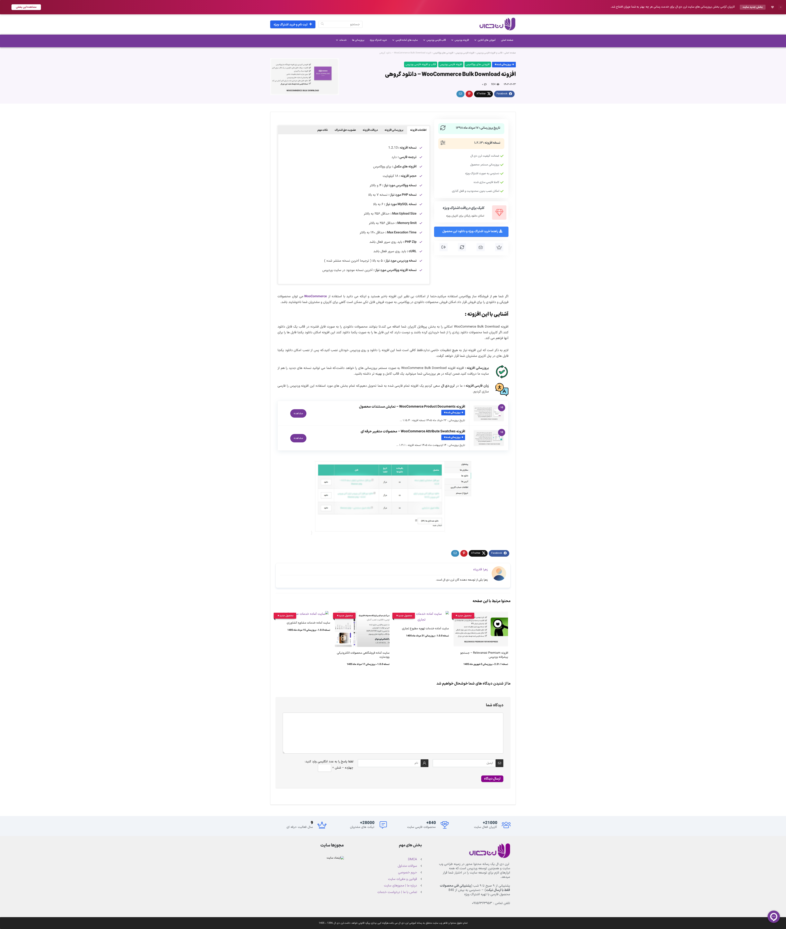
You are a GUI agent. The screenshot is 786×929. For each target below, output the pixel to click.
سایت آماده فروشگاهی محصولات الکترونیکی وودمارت (363, 655)
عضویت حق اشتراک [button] (345, 130)
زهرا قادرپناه (480, 569)
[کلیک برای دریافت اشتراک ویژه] (499, 212)
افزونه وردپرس (462, 40)
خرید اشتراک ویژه (378, 40)
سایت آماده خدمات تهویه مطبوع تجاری (425, 628)
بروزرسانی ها (358, 40)
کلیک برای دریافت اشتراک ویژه (463, 208)
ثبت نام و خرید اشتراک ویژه (291, 24)
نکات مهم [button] (322, 130)
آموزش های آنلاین (487, 40)
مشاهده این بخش (26, 7)
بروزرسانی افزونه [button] (394, 130)
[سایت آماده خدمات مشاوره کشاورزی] (303, 613)
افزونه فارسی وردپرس (464, 53)
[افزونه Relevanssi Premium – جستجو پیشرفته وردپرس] (481, 613)
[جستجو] (322, 24)
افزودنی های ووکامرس (443, 53)
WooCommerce (315, 296)
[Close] (780, 7)
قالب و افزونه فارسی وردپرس (489, 53)
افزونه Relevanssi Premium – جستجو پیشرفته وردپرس (484, 655)
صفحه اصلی (507, 40)
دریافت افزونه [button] (370, 130)
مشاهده (298, 413)
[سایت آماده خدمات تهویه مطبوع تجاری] (421, 613)
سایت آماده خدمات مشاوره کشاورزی (308, 623)
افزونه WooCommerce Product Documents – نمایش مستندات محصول (412, 406)
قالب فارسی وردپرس (436, 40)
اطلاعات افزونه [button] (418, 130)
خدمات (343, 40)
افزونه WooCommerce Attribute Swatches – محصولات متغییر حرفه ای (413, 431)
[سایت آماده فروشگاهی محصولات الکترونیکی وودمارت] (362, 613)
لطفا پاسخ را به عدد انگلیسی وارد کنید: (329, 761)
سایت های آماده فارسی (407, 40)
